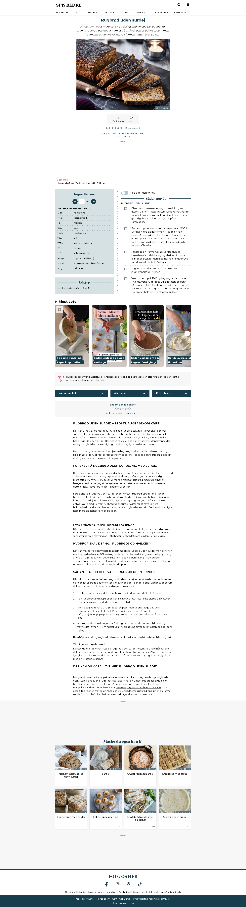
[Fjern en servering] (75, 201)
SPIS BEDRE (69, 5)
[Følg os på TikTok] (139, 884)
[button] (72, 336)
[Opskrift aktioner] (84, 783)
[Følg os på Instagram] (117, 884)
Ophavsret (124, 899)
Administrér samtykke (160, 899)
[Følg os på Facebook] (106, 884)
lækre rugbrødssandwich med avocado (138, 687)
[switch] (124, 193)
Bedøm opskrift (133, 128)
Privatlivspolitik (139, 899)
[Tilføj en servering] (93, 201)
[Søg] (179, 4)
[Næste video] (187, 333)
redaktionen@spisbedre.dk (167, 892)
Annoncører (91, 899)
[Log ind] (188, 4)
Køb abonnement (108, 899)
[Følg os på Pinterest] (128, 884)
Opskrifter (63, 13)
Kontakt (80, 899)
